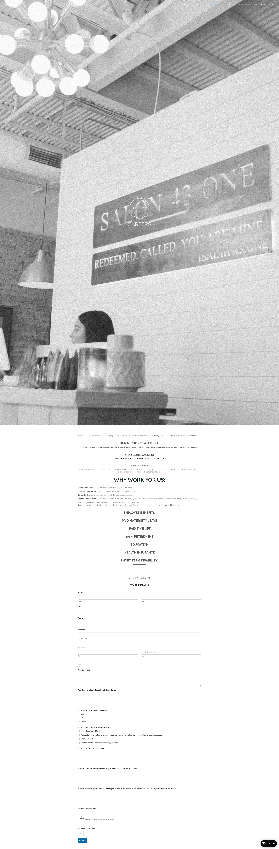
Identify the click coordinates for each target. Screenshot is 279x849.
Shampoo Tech (87, 739)
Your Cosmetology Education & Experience (97, 690)
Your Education (85, 670)
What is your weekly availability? (92, 748)
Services (199, 5)
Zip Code (81, 665)
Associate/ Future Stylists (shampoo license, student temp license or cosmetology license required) (122, 735)
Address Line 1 (83, 638)
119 (82, 714)
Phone (80, 618)
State (143, 656)
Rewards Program (247, 5)
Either (83, 722)
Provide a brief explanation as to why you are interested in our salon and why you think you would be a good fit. (128, 789)
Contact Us (267, 5)
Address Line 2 (83, 647)
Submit (82, 840)
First (79, 601)
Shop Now (229, 5)
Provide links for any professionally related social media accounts (108, 768)
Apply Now (213, 5)
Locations (185, 5)
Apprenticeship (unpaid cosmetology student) (99, 743)
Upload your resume (87, 809)
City (79, 656)
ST (82, 718)
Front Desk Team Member (91, 731)
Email (81, 606)
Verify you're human (87, 828)
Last (142, 601)
